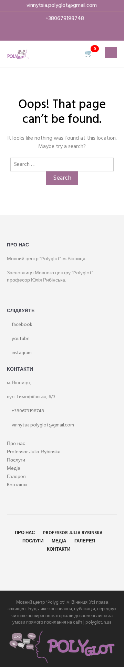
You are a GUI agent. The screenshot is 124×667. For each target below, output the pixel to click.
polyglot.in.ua (98, 622)
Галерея (16, 476)
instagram (21, 353)
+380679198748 (27, 411)
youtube (20, 339)
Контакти (17, 484)
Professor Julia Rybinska (34, 451)
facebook (21, 325)
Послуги (16, 460)
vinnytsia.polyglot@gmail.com (42, 425)
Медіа (13, 468)
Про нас (16, 443)
